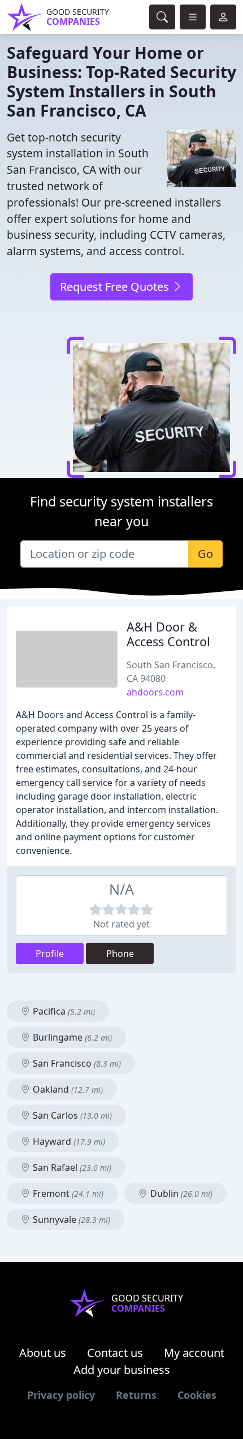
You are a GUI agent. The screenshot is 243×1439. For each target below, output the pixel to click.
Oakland (67, 1089)
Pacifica (63, 1011)
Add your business (121, 1369)
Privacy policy (61, 1395)
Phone (120, 953)
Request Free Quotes (116, 286)
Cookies (196, 1395)
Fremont (67, 1193)
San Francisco (76, 1063)
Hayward (68, 1141)
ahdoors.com (155, 692)
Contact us (115, 1352)
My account (194, 1352)
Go (205, 553)
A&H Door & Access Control (168, 634)
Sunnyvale (70, 1219)
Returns (136, 1395)
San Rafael (71, 1167)
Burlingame (71, 1037)
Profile (50, 953)
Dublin (180, 1193)
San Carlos (71, 1115)
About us (42, 1352)
